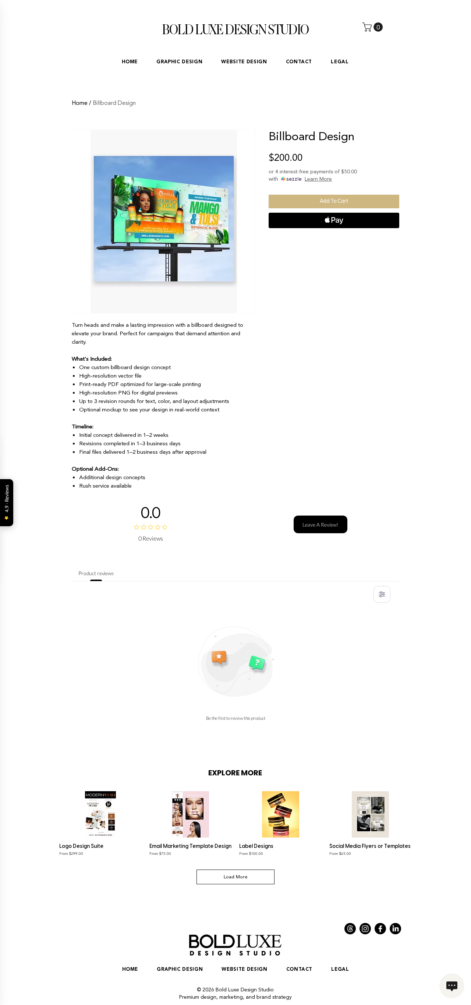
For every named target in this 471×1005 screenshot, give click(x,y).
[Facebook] (380, 928)
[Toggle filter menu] (381, 594)
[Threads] (350, 928)
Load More (236, 877)
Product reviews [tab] (96, 573)
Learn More (318, 179)
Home (80, 103)
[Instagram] (365, 928)
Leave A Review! (320, 524)
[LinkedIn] (395, 928)
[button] (373, 27)
